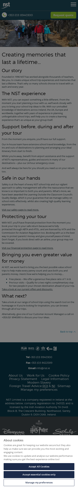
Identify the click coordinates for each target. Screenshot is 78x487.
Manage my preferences (39, 482)
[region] (39, 461)
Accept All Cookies (39, 466)
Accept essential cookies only (39, 474)
